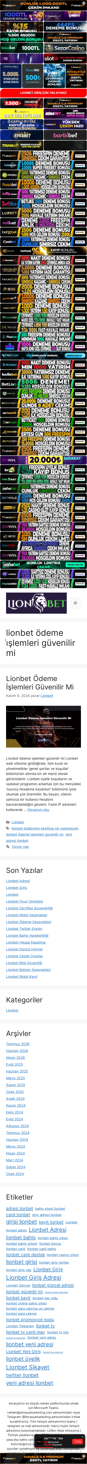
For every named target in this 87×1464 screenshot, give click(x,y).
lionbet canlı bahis (41, 1249)
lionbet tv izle (58, 1332)
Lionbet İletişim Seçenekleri (28, 970)
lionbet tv (45, 1325)
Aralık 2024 (15, 1099)
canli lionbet (18, 1214)
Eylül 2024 (14, 1119)
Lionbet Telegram (20, 1326)
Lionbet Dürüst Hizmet (24, 949)
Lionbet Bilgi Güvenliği (24, 963)
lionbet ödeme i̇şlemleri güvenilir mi (34, 834)
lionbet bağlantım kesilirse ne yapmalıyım (45, 828)
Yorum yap (20, 847)
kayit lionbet (51, 1222)
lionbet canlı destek (25, 1254)
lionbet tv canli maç (25, 1332)
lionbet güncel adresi (53, 1285)
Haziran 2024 (17, 1140)
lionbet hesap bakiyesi (56, 1292)
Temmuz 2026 (18, 1044)
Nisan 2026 (15, 1058)
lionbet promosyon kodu (30, 1319)
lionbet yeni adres (42, 1338)
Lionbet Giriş (16, 888)
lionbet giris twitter (54, 1263)
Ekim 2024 (14, 1112)
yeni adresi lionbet (29, 1383)
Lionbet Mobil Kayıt (21, 977)
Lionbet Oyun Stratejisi (24, 901)
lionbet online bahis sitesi (26, 1303)
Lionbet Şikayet (27, 1367)
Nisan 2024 (15, 1153)
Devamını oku (38, 810)
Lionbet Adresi (18, 881)
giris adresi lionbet (47, 1215)
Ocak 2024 (15, 1174)
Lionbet (18, 822)
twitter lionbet (22, 1375)
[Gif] (43, 251)
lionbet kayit (18, 1297)
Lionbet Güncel (18, 1285)
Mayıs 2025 (15, 1078)
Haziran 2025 (17, 1071)
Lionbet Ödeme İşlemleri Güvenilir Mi (40, 682)
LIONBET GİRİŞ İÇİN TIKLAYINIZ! (43, 93)
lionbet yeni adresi (29, 1344)
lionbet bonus (50, 1244)
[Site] (43, 155)
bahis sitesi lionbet (50, 1209)
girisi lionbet (21, 1221)
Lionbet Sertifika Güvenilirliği (29, 908)
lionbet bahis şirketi (21, 1244)
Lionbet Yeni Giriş (23, 1351)
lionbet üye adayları (53, 1352)
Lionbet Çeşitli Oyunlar (24, 956)
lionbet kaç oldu (45, 1298)
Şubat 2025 (15, 1085)
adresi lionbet (19, 1208)
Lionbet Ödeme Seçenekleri (28, 922)
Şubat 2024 (15, 1167)
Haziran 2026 (17, 1051)
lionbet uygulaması (15, 1338)
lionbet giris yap (18, 1270)
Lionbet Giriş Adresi (33, 1277)
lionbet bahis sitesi (53, 1238)
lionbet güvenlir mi (24, 1291)
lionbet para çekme (21, 1314)
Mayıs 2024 (15, 1146)
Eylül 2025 (14, 1064)
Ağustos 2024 (17, 1126)
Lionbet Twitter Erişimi (24, 929)
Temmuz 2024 (18, 1133)
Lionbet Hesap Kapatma (26, 942)
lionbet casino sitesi (63, 1255)
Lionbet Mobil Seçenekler (26, 915)
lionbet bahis (21, 1237)
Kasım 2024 (15, 1105)
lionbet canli (15, 1249)
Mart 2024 (14, 1160)
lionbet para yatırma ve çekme (30, 1309)
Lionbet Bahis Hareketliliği (27, 936)
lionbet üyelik (23, 1358)
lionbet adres (16, 1230)
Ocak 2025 (15, 1092)
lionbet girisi (21, 1262)
